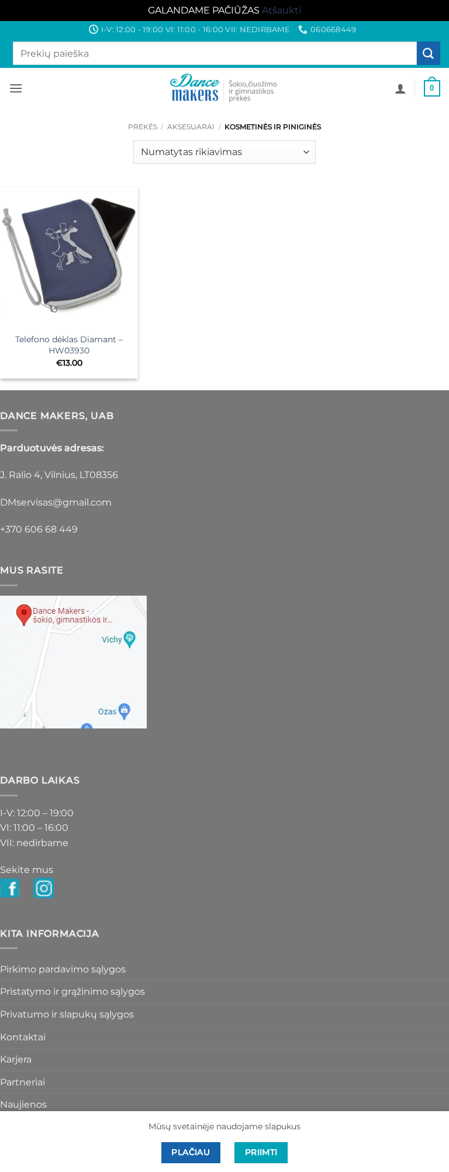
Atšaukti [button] (281, 10)
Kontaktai (23, 1037)
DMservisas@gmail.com (56, 502)
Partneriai (22, 1082)
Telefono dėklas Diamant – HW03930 (69, 345)
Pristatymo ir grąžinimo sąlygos (72, 991)
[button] (16, 88)
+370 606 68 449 (39, 529)
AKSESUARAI (191, 126)
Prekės (142, 126)
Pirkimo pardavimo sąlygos (63, 969)
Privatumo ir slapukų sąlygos (67, 1014)
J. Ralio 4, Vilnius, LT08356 (59, 474)
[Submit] (428, 53)
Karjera (16, 1059)
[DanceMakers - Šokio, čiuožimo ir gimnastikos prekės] (224, 88)
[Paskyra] (400, 88)
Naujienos (23, 1104)
